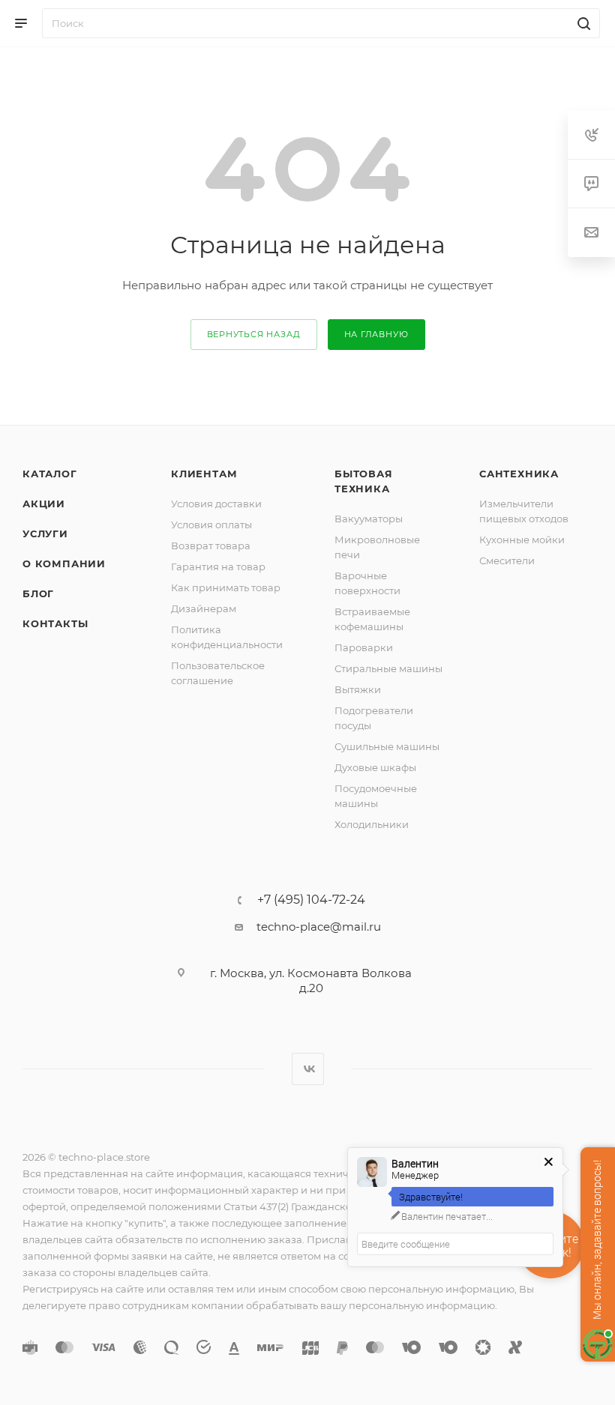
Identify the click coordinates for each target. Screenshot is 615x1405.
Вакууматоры (368, 519)
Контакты (55, 623)
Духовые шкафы (375, 767)
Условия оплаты (211, 525)
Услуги (45, 534)
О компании (64, 563)
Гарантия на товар (218, 566)
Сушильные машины (387, 746)
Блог (38, 593)
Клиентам (204, 474)
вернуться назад (254, 334)
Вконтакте (308, 1069)
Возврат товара (210, 546)
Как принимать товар (225, 587)
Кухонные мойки (522, 540)
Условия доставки (216, 504)
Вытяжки (357, 689)
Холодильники (371, 824)
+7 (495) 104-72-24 (311, 900)
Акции (43, 504)
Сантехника (519, 474)
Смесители (507, 560)
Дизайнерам (203, 608)
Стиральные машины (388, 668)
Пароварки (363, 647)
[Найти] (581, 23)
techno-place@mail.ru (318, 926)
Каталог (49, 474)
